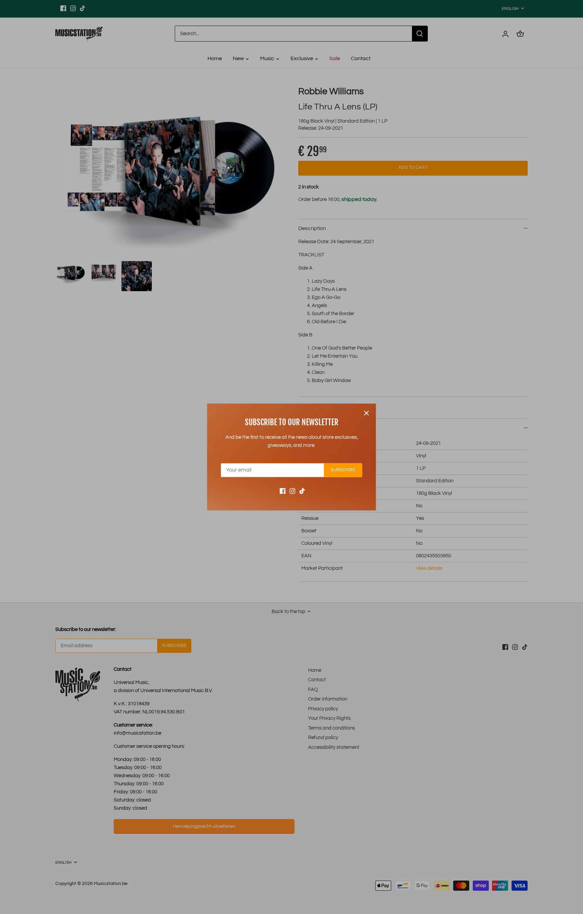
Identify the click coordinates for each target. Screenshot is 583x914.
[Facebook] (282, 490)
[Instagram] (292, 490)
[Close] (366, 413)
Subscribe (343, 470)
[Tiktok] (302, 490)
